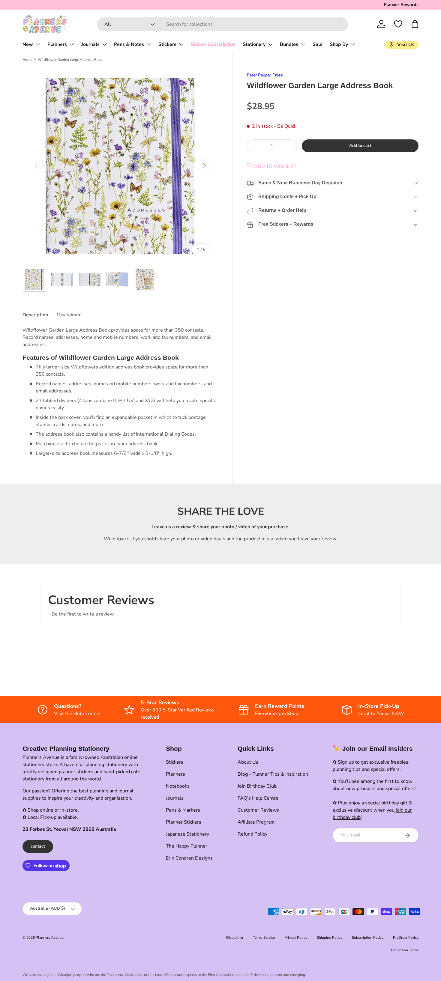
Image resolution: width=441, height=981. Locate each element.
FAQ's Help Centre (258, 798)
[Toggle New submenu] (37, 44)
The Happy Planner (186, 846)
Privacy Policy (295, 937)
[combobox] (222, 24)
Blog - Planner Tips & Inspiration (273, 774)
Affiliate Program (256, 822)
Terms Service (264, 937)
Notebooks (178, 786)
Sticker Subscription (213, 44)
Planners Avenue (49, 937)
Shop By (339, 44)
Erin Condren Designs (189, 858)
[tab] (35, 315)
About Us (248, 762)
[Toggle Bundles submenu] (303, 44)
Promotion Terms (404, 950)
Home (27, 59)
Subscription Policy (367, 937)
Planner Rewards (401, 4)
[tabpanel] (120, 392)
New (27, 44)
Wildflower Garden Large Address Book (70, 59)
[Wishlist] (398, 24)
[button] (415, 24)
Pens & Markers (183, 810)
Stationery (254, 44)
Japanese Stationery (187, 834)
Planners (57, 44)
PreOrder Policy (405, 937)
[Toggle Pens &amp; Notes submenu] (148, 44)
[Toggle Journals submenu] (104, 44)
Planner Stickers (183, 822)
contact (38, 846)
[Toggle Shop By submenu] (352, 44)
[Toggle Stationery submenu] (270, 44)
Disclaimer (234, 937)
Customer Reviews (258, 810)
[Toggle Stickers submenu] (181, 44)
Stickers (167, 44)
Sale (317, 44)
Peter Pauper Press (265, 75)
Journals (90, 44)
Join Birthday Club (257, 786)
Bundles (289, 44)
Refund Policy (252, 834)
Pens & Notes (129, 44)
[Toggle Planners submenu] (71, 44)
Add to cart (360, 145)
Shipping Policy (329, 937)
